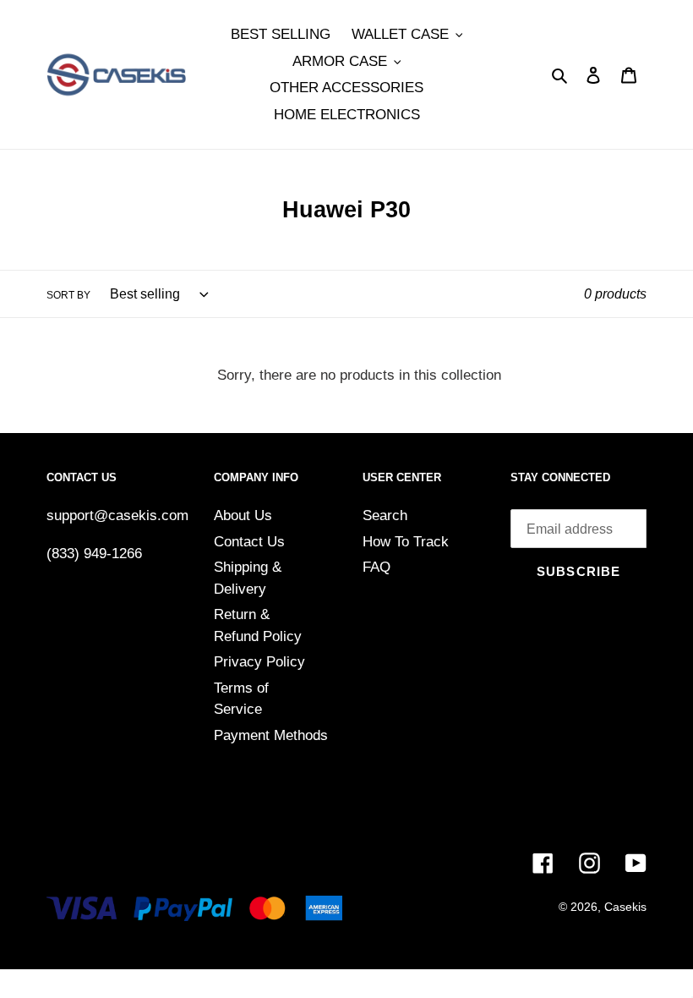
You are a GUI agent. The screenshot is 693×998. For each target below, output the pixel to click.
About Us (243, 515)
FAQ (376, 567)
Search (385, 515)
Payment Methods (271, 735)
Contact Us (249, 542)
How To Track (406, 542)
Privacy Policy (259, 662)
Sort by (68, 295)
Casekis (625, 906)
